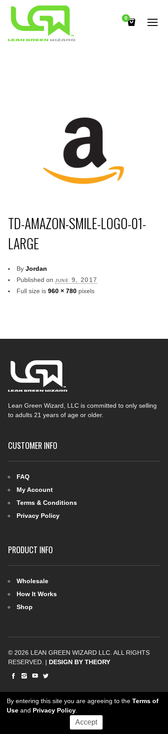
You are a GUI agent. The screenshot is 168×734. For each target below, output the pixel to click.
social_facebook (13, 675)
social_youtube (35, 675)
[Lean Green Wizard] (41, 23)
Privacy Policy (38, 515)
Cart (126, 18)
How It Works (37, 593)
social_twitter (45, 675)
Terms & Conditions (47, 502)
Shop (25, 606)
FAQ (23, 476)
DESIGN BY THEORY (79, 662)
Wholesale (32, 581)
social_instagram (24, 675)
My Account (35, 489)
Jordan (36, 268)
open (153, 22)
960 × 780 (62, 290)
